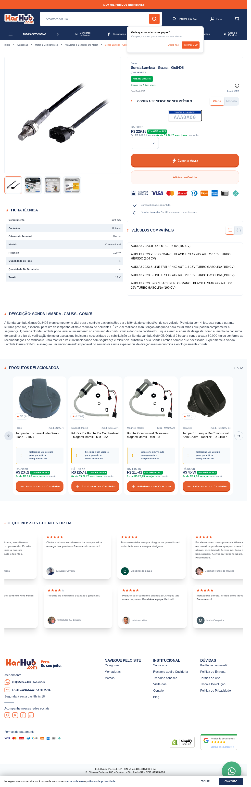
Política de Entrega (213, 671)
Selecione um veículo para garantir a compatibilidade (41, 455)
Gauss (134, 63)
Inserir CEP (233, 91)
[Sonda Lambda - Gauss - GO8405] (13, 185)
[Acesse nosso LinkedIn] (31, 715)
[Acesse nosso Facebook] (23, 715)
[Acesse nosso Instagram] (7, 715)
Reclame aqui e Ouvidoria (170, 671)
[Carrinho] (236, 18)
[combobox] (141, 143)
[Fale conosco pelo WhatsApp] (231, 771)
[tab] (217, 101)
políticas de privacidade (101, 781)
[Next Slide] (238, 435)
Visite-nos (159, 684)
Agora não (173, 45)
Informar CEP (191, 45)
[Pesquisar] (154, 19)
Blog (156, 696)
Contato (158, 690)
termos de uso (75, 781)
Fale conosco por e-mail (31, 689)
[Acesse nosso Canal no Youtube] (15, 715)
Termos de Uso (210, 678)
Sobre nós (160, 665)
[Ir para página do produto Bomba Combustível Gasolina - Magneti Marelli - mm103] (151, 399)
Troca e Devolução (213, 684)
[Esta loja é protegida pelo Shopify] (182, 742)
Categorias (112, 665)
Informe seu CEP (188, 18)
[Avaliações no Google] (219, 742)
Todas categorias (34, 34)
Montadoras (113, 671)
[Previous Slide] (8, 435)
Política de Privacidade (215, 690)
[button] (212, 19)
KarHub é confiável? (213, 665)
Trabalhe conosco (165, 678)
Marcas (109, 678)
